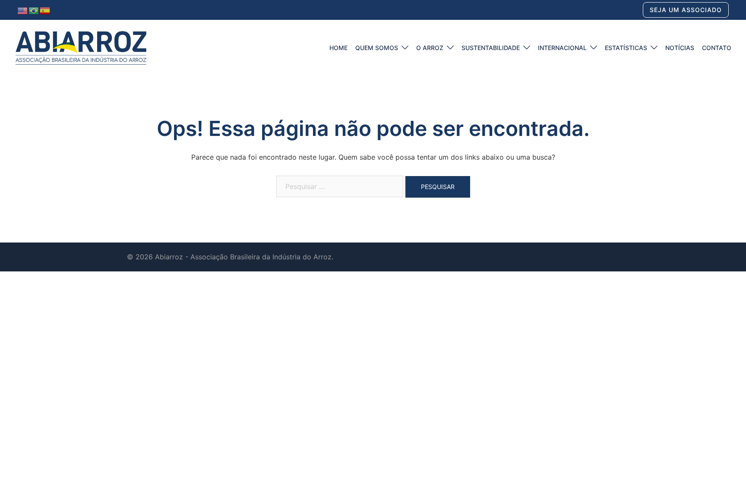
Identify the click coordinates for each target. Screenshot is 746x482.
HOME (338, 47)
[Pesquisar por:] (339, 186)
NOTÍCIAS (679, 47)
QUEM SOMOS (376, 47)
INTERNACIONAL (562, 47)
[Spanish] (45, 10)
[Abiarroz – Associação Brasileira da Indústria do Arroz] (81, 47)
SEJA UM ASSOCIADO (686, 9)
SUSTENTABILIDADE (491, 47)
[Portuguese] (34, 10)
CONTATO (716, 47)
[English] (22, 10)
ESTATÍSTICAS (626, 47)
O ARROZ (429, 47)
